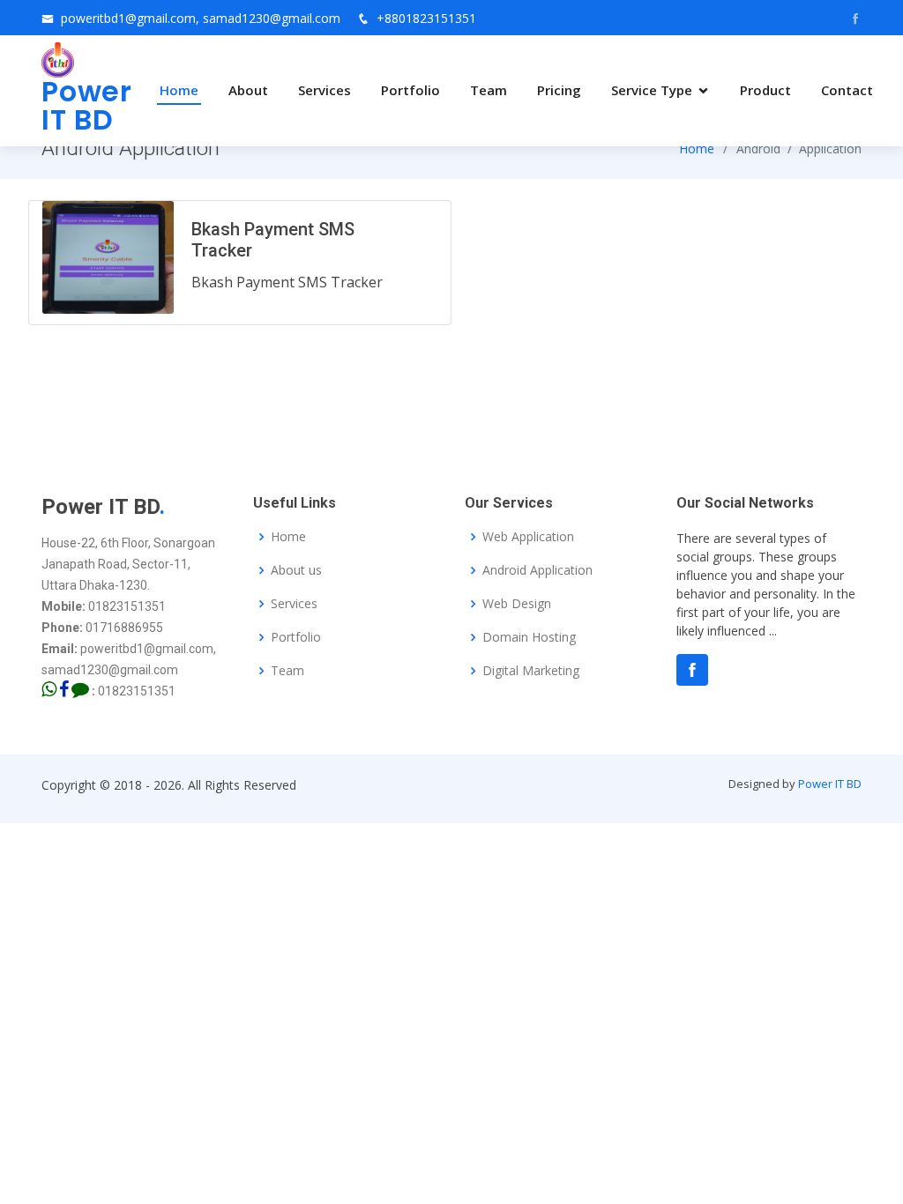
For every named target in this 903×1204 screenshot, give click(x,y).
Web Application (528, 537)
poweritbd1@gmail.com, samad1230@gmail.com (200, 18)
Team (488, 90)
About (248, 90)
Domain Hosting (529, 637)
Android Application (537, 570)
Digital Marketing (530, 671)
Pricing (559, 90)
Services (324, 90)
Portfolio (410, 90)
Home (179, 90)
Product (765, 90)
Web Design (516, 604)
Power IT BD (830, 784)
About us (296, 570)
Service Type (651, 90)
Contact (847, 90)
